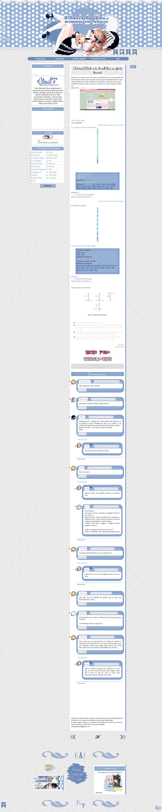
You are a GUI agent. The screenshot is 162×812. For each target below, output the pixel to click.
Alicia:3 (82, 417)
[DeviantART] (128, 56)
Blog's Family (37, 152)
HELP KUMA (48, 191)
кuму (86, 446)
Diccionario (36, 166)
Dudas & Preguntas (39, 169)
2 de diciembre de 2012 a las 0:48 (103, 399)
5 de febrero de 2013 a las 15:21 (99, 468)
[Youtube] (135, 56)
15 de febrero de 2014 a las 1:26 (102, 637)
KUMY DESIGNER (47, 188)
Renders (51, 166)
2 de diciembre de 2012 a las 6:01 (101, 417)
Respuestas (83, 440)
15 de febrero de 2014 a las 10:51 (107, 664)
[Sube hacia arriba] (157, 808)
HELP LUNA (48, 193)
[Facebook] (116, 56)
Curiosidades (36, 161)
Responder (82, 390)
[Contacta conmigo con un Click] (48, 86)
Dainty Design (79, 59)
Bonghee (83, 613)
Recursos (59, 59)
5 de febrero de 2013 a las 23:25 (106, 489)
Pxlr (50, 161)
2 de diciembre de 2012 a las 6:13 (106, 446)
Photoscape (53, 155)
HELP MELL (48, 196)
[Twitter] (122, 56)
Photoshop (53, 158)
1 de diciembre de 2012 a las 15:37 (106, 381)
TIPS (118, 59)
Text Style (52, 175)
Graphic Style (37, 178)
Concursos (36, 155)
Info (33, 181)
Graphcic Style (98, 59)
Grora (87, 506)
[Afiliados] (3, 24)
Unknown (83, 549)
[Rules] (3, 33)
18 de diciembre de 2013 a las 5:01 (106, 506)
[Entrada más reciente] (72, 739)
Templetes (53, 172)
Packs (51, 152)
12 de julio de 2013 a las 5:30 (101, 593)
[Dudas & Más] (5, 43)
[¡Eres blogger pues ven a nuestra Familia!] (113, 793)
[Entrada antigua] (122, 739)
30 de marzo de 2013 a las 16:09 (106, 570)
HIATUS (35, 70)
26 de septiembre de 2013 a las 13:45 (103, 613)
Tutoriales (40, 59)
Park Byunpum (85, 381)
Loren (82, 468)
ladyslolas (83, 399)
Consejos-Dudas (38, 158)
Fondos (34, 175)
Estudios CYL (37, 172)
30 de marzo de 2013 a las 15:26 (102, 549)
